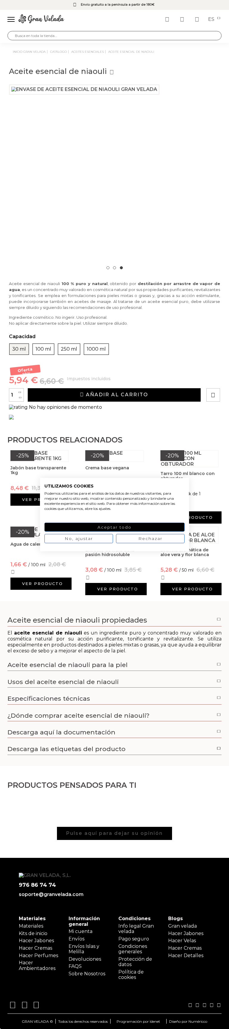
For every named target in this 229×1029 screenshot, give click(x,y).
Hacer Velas (182, 940)
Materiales (31, 926)
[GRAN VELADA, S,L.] (41, 19)
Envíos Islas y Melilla (84, 948)
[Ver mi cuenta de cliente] (182, 19)
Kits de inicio (33, 933)
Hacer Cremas (35, 948)
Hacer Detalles (185, 955)
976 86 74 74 (37, 885)
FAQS (75, 966)
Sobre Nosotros (87, 974)
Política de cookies (131, 974)
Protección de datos (135, 961)
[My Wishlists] (167, 19)
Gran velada (182, 926)
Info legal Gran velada (136, 928)
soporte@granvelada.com (50, 894)
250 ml (69, 349)
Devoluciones (85, 959)
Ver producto (192, 517)
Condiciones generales (132, 948)
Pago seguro (133, 939)
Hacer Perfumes (38, 955)
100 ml (43, 349)
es (212, 19)
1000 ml (96, 349)
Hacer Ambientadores (37, 965)
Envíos (76, 939)
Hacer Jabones (36, 940)
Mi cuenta (80, 931)
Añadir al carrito (116, 394)
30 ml (19, 349)
